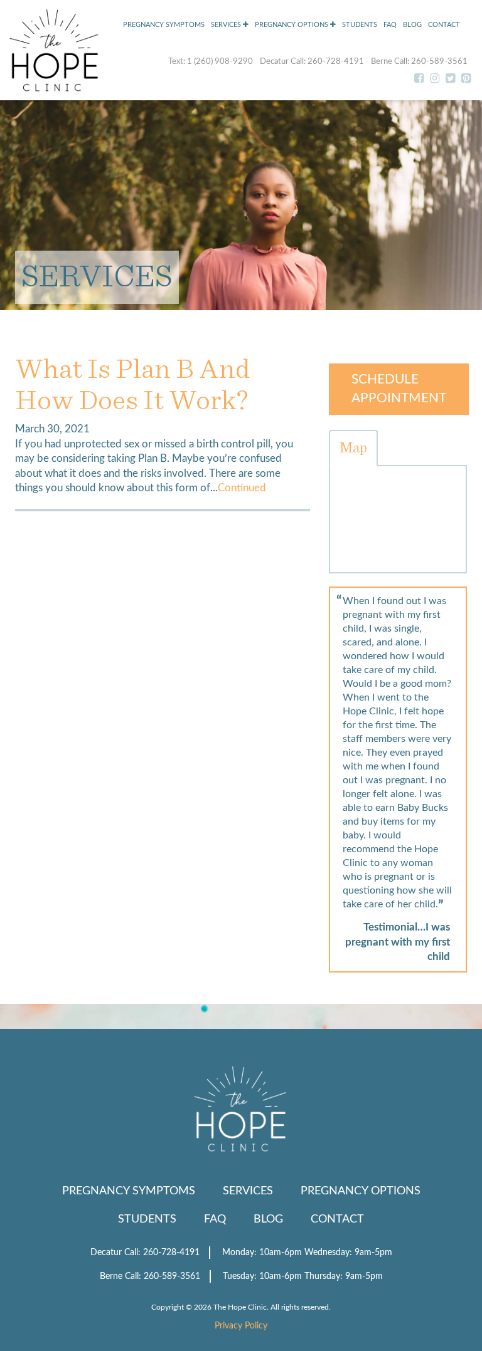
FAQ (390, 24)
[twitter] (450, 79)
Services (227, 24)
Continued (242, 488)
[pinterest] (466, 79)
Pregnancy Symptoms (164, 24)
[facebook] (419, 79)
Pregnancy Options (292, 24)
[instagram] (434, 79)
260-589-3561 (439, 62)
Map (353, 448)
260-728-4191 (337, 62)
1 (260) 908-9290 (221, 62)
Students (359, 24)
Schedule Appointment (398, 389)
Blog (412, 24)
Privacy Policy (241, 1326)
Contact (444, 24)
